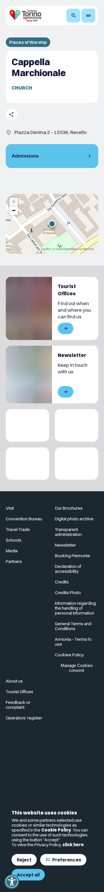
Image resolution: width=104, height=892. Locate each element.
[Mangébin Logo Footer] (76, 425)
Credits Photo (68, 592)
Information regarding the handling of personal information (75, 608)
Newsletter (65, 545)
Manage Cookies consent (77, 668)
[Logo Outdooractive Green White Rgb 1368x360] (76, 463)
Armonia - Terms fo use (73, 641)
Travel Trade (18, 529)
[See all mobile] (65, 328)
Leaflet (46, 249)
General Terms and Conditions (73, 626)
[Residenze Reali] (27, 463)
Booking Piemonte (72, 555)
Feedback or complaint (18, 705)
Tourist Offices (19, 691)
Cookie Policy (56, 830)
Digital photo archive (74, 518)
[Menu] (88, 15)
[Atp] (27, 425)
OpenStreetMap (66, 249)
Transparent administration (68, 532)
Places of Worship (28, 42)
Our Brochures (69, 508)
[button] (52, 224)
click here (73, 844)
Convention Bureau (24, 518)
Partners (14, 561)
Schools (13, 540)
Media (12, 550)
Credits (62, 582)
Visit (10, 508)
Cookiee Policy (69, 654)
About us (14, 681)
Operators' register (24, 718)
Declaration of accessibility (68, 569)
